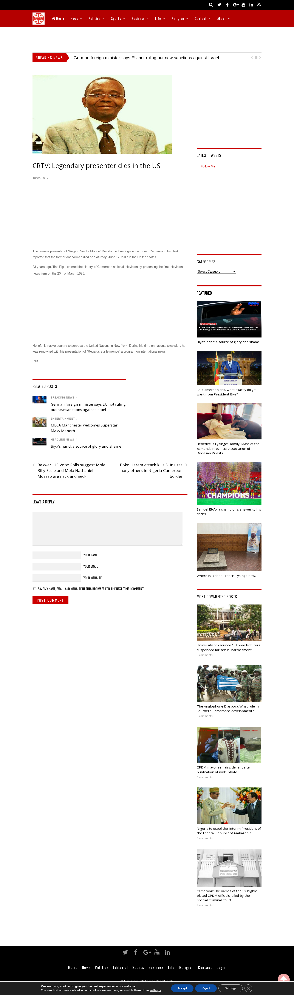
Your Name (90, 554)
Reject (206, 988)
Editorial (120, 967)
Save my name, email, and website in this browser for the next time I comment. (91, 588)
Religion (178, 18)
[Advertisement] (147, 38)
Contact (201, 18)
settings (155, 990)
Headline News (62, 439)
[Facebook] (227, 4)
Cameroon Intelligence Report (144, 981)
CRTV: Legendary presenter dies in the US (96, 165)
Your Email (90, 566)
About (221, 18)
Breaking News (62, 397)
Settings (230, 988)
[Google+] (235, 4)
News (74, 18)
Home (59, 18)
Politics (94, 18)
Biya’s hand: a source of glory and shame (113, 57)
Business (138, 18)
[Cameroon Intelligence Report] (38, 22)
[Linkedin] (251, 4)
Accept (182, 988)
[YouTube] (243, 4)
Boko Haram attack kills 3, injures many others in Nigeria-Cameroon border (153, 470)
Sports (116, 18)
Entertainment (63, 418)
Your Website (92, 577)
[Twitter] (219, 4)
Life (158, 18)
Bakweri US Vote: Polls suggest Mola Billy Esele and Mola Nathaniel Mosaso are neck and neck (68, 470)
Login (221, 967)
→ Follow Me (206, 166)
